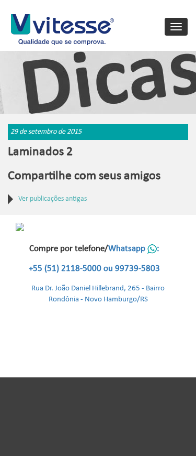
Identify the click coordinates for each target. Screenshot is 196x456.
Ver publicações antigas (52, 199)
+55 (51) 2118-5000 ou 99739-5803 (94, 268)
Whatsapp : (133, 248)
